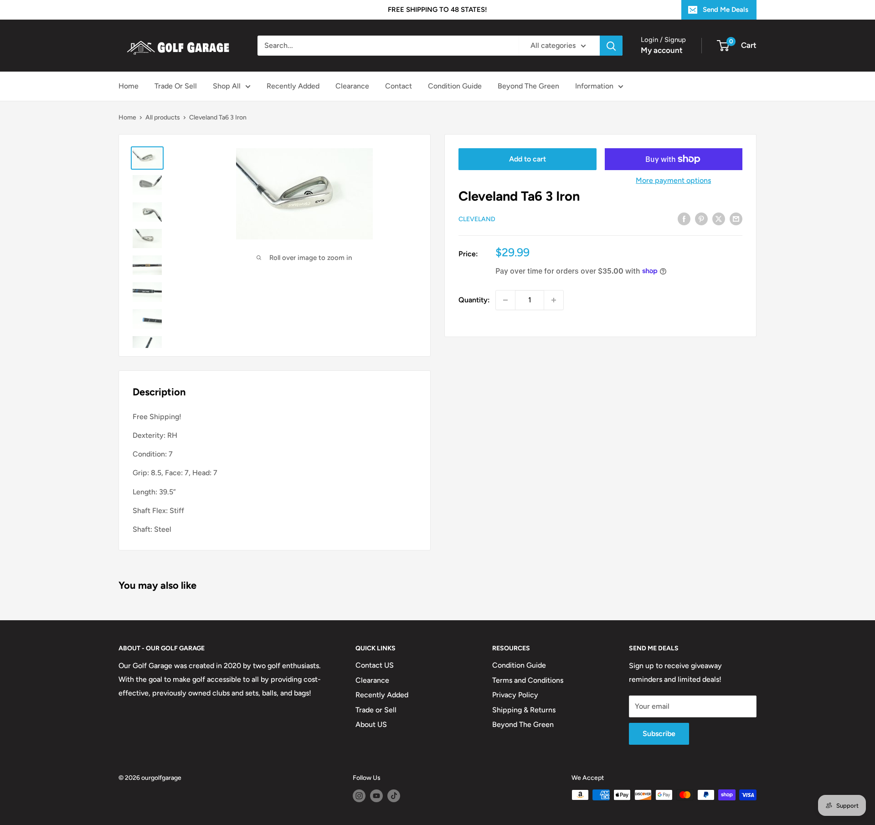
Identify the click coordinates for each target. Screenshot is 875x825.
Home (128, 86)
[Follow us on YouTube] (376, 795)
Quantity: (474, 300)
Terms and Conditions (527, 680)
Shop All (227, 86)
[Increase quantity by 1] (553, 300)
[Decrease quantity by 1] (505, 300)
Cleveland (476, 219)
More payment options (673, 180)
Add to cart (527, 159)
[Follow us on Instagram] (359, 795)
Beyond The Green (528, 86)
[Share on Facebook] (684, 218)
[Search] (611, 46)
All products (162, 117)
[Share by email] (736, 218)
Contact (398, 86)
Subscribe (659, 733)
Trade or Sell (375, 710)
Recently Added (293, 86)
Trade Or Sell (175, 86)
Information (594, 86)
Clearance (352, 86)
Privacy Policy (515, 694)
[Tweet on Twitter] (718, 218)
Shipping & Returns (524, 710)
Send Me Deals (725, 9)
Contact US (374, 665)
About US (371, 724)
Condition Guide (455, 86)
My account (662, 50)
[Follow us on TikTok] (393, 795)
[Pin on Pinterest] (701, 218)
